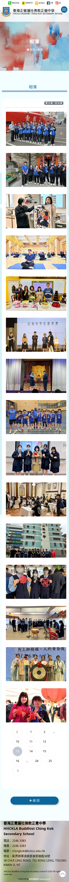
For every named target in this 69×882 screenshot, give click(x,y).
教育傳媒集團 (34, 879)
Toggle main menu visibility (64, 9)
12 (44, 741)
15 (44, 751)
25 (50, 761)
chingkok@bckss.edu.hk (28, 851)
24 (36, 761)
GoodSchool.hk (44, 879)
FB (51, 2)
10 (17, 741)
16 (17, 761)
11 (31, 741)
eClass (41, 2)
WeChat (15, 2)
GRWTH (29, 2)
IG (59, 2)
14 (31, 751)
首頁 (32, 49)
